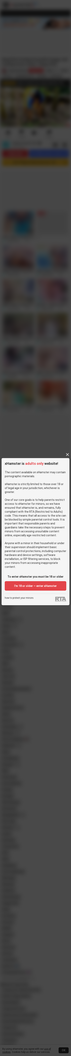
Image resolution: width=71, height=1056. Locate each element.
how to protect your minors (19, 598)
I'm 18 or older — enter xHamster (35, 585)
